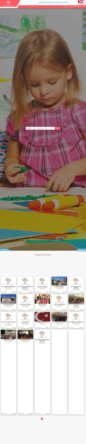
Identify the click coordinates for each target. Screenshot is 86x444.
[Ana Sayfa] (8, 5)
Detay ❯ (14, 292)
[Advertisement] (43, 266)
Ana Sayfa (65, 6)
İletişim (79, 6)
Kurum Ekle (73, 6)
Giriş (84, 6)
